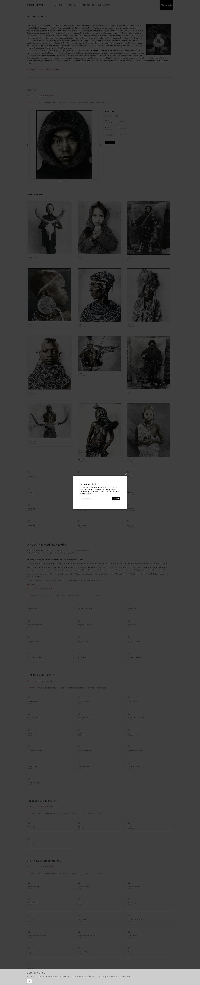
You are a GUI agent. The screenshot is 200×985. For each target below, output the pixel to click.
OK (29, 981)
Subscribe (116, 499)
